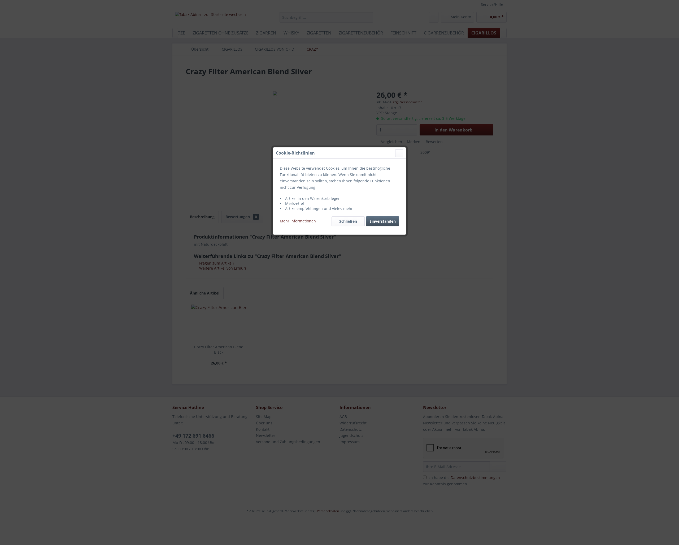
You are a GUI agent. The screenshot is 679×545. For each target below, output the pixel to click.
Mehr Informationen (298, 220)
